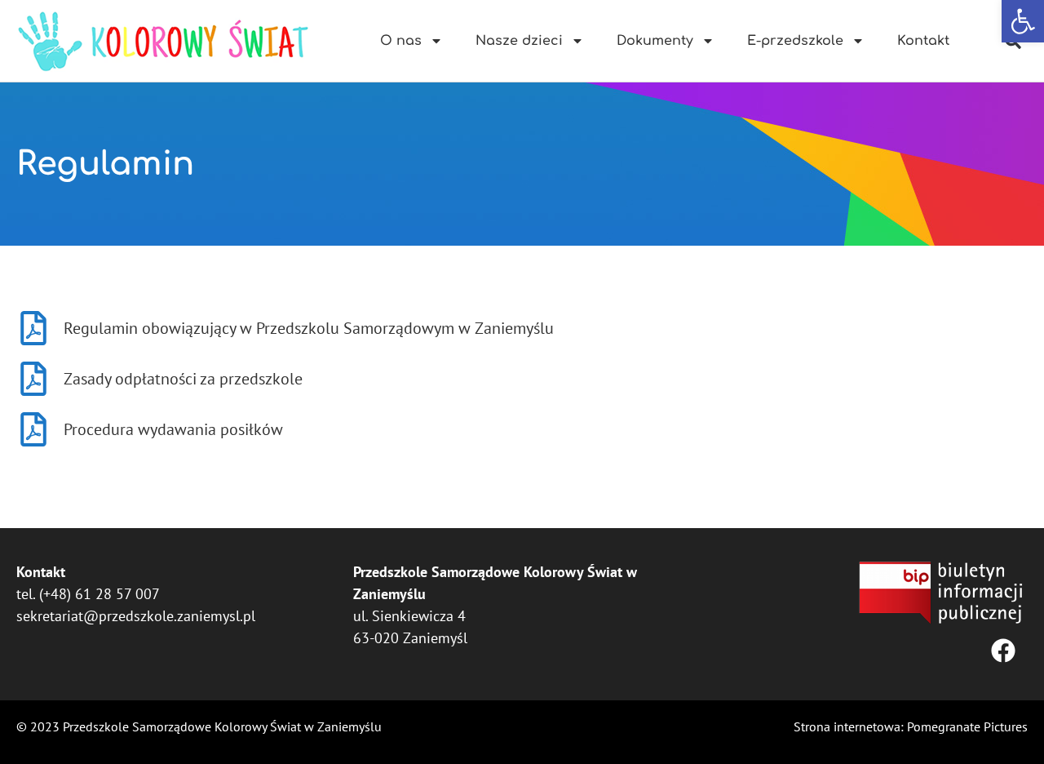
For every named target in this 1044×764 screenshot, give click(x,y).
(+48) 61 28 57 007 (99, 593)
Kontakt (923, 40)
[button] (1023, 21)
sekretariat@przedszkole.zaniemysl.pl (135, 615)
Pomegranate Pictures (967, 726)
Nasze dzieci (519, 40)
